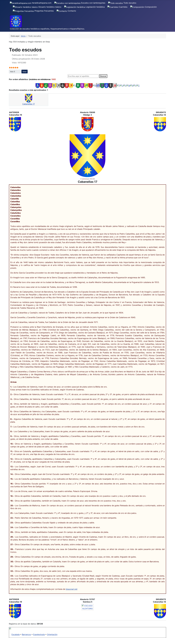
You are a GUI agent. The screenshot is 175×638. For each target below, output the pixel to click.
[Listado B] (42, 85)
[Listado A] (37, 85)
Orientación (52, 634)
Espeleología (39, 634)
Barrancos (26, 634)
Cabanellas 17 (28, 104)
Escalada (16, 634)
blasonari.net (71, 589)
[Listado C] (46, 85)
